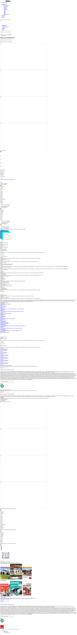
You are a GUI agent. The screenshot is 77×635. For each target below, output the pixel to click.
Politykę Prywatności (11, 369)
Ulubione (3, 28)
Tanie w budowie (6, 5)
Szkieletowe (5, 9)
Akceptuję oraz (7, 369)
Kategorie (3, 4)
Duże (4, 12)
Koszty (13, 179)
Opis (14, 179)
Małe (4, 11)
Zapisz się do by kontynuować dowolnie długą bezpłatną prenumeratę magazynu (17, 598)
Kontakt (3, 17)
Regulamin (5, 369)
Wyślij (1, 618)
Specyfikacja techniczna (8, 179)
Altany (5, 13)
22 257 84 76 (2, 2)
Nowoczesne (6, 6)
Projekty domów (4, 25)
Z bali (5, 10)
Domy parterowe (6, 26)
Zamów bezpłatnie (3, 580)
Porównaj (3, 15)
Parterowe (5, 7)
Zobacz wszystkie (6, 14)
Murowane (5, 8)
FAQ (3, 16)
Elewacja (3, 179)
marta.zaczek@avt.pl (7, 632)
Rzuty (1, 179)
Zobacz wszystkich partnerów (4, 332)
